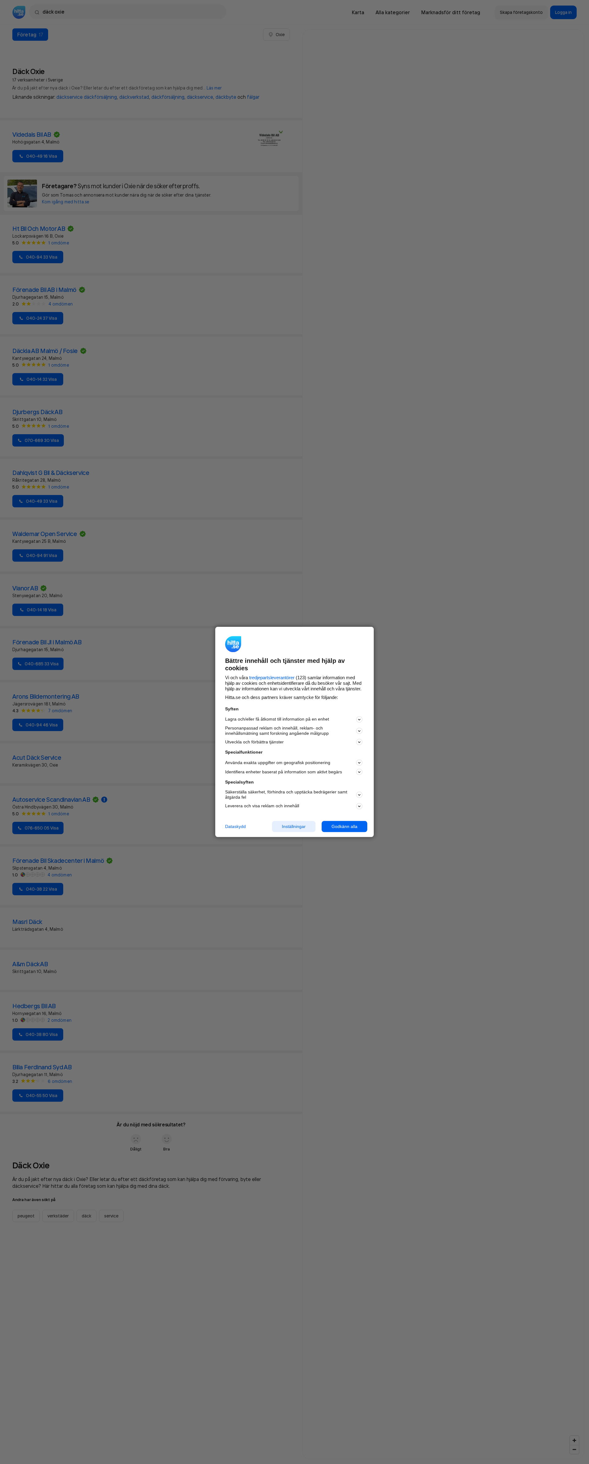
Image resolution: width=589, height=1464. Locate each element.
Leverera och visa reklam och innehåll (262, 805)
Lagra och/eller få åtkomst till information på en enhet (277, 719)
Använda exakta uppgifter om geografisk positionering (277, 762)
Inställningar (294, 826)
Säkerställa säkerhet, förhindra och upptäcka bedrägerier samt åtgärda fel (286, 794)
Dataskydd (235, 826)
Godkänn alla (344, 826)
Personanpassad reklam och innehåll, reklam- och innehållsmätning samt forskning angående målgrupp (277, 731)
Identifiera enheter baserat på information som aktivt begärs (283, 771)
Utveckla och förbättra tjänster (254, 741)
